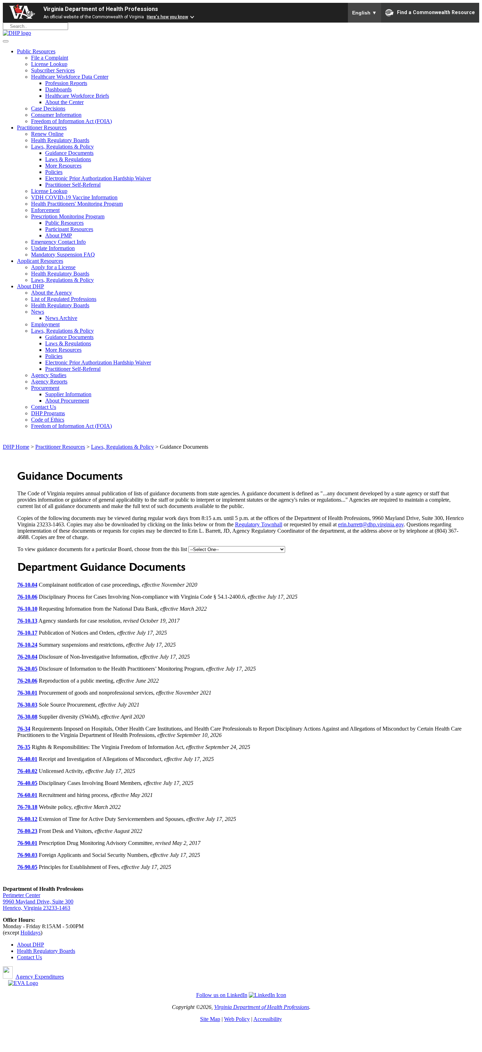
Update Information (53, 248)
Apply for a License (53, 267)
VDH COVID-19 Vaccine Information (74, 197)
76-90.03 (27, 855)
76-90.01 (27, 843)
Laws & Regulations (68, 159)
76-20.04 (27, 657)
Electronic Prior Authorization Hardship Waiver (98, 178)
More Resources (63, 166)
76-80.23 (27, 831)
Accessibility (267, 1019)
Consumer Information (56, 115)
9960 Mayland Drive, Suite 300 (38, 902)
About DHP (30, 286)
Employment (45, 324)
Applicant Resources (40, 261)
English (364, 13)
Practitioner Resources (42, 128)
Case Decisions (48, 108)
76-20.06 (27, 681)
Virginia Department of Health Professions (100, 9)
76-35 (23, 747)
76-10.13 (27, 621)
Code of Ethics (47, 420)
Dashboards (58, 89)
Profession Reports (66, 83)
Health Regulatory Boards (60, 140)
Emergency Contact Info (58, 242)
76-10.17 (27, 633)
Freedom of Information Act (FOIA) (71, 121)
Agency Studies (48, 375)
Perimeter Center (21, 895)
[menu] (5, 41)
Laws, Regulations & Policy (62, 147)
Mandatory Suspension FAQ (63, 255)
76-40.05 (27, 783)
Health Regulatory (38, 951)
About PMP (58, 235)
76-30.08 (27, 717)
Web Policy (237, 1019)
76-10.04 (27, 585)
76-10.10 (27, 609)
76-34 (23, 729)
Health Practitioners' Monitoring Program (77, 204)
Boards (67, 951)
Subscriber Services (53, 70)
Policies (53, 172)
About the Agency (51, 293)
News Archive (61, 318)
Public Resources (36, 51)
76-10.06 (27, 597)
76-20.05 (27, 669)
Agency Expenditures (40, 977)
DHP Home (16, 447)
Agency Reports (49, 382)
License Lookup (49, 64)
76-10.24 (27, 645)
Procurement (45, 388)
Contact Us (43, 407)
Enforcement (45, 210)
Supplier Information (68, 394)
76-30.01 (27, 693)
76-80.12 (27, 819)
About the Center (64, 102)
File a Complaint (49, 58)
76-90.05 (27, 867)
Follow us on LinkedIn (221, 995)
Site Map (210, 1019)
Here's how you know (167, 16)
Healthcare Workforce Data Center (69, 77)
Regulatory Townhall (258, 524)
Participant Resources (69, 229)
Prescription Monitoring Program (67, 216)
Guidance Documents (69, 153)
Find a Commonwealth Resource (436, 12)
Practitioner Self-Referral (73, 185)
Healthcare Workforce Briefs (77, 96)
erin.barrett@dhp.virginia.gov (371, 524)
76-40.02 (27, 771)
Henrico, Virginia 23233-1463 (36, 908)
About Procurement (67, 401)
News (37, 312)
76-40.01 (27, 759)
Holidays (30, 933)
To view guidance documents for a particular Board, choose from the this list (102, 549)
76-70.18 (27, 807)
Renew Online (47, 134)
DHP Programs (48, 413)
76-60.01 (27, 795)
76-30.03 (27, 705)
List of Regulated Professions (63, 299)
